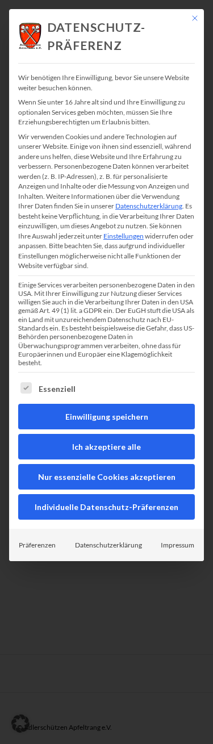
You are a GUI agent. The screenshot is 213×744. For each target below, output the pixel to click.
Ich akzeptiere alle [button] (106, 447)
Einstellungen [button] (123, 236)
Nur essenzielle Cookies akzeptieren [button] (107, 477)
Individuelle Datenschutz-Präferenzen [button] (106, 507)
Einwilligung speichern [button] (106, 416)
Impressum (177, 545)
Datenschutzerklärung (148, 206)
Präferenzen (37, 545)
